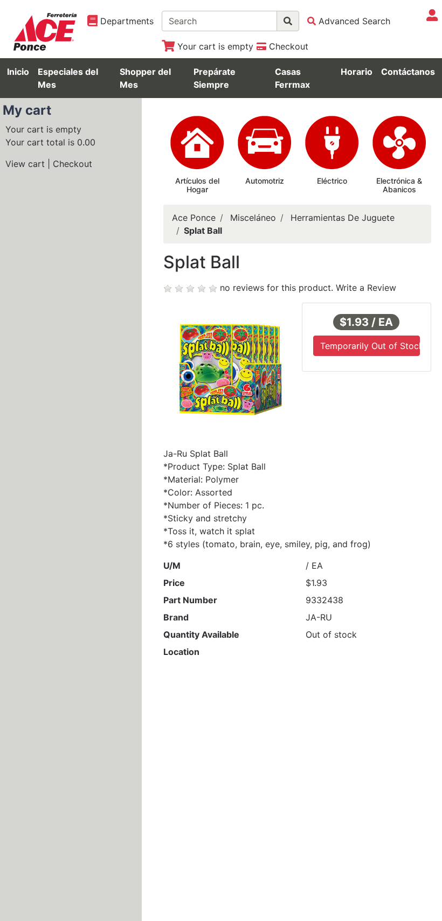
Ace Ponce (194, 217)
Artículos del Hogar (197, 185)
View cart (25, 163)
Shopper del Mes (145, 78)
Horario (356, 71)
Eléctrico (332, 180)
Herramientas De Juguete (343, 217)
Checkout (72, 163)
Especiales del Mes (68, 78)
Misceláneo (253, 217)
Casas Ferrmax (292, 78)
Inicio (18, 71)
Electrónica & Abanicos (399, 185)
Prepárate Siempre (215, 78)
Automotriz (264, 180)
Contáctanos (408, 71)
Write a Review (366, 287)
